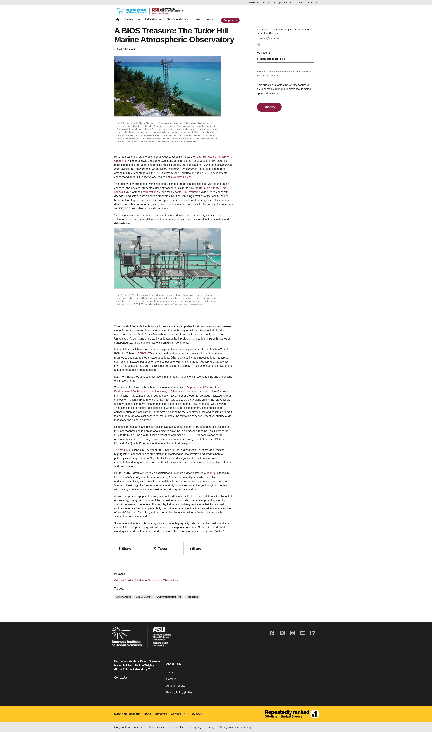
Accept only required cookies (278, 719)
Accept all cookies (239, 719)
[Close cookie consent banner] (425, 713)
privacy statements (108, 720)
